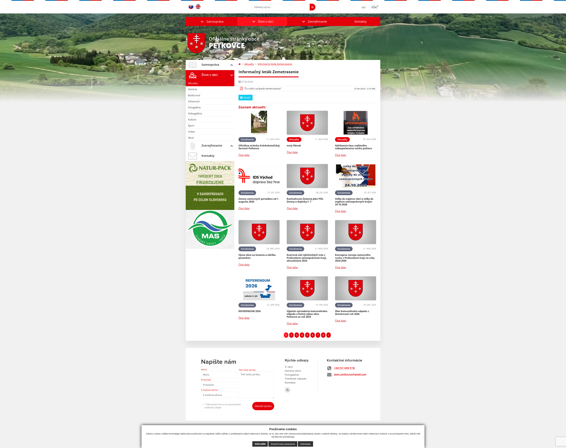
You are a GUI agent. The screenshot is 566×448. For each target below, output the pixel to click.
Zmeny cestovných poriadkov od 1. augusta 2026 (258, 200)
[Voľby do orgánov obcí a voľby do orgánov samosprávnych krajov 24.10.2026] (355, 176)
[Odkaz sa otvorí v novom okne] (287, 390)
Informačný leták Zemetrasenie (275, 64)
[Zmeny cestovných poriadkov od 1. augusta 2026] (259, 176)
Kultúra (192, 119)
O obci (289, 367)
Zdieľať (246, 97)
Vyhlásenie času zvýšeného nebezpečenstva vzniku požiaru (353, 147)
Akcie (191, 137)
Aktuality (193, 83)
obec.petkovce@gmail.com (350, 374)
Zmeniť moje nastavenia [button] (283, 444)
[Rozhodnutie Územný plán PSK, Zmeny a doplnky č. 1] (307, 176)
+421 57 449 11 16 (344, 368)
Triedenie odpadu (295, 378)
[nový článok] (307, 123)
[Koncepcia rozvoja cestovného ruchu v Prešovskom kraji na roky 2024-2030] (355, 232)
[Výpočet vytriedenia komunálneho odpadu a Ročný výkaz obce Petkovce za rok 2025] (307, 288)
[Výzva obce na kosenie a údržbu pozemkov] (259, 232)
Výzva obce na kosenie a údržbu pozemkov (257, 256)
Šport (191, 125)
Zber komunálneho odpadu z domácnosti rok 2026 (352, 313)
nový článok (294, 145)
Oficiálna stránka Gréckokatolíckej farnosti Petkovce (259, 147)
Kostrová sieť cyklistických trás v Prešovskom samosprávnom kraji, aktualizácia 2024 (307, 257)
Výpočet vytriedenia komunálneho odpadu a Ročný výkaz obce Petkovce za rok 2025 (307, 314)
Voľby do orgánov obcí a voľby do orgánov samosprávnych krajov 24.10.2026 (354, 201)
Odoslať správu (263, 406)
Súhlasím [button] (260, 444)
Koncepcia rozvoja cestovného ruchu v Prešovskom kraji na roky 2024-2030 (355, 257)
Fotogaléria (194, 107)
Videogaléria (195, 113)
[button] (211, 21)
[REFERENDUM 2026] (259, 288)
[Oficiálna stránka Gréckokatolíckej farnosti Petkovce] (259, 123)
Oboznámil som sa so (223, 406)
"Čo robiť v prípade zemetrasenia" (262, 88)
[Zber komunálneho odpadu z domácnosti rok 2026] (355, 288)
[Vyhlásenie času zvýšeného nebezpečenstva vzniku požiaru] (355, 123)
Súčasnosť (194, 101)
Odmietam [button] (305, 444)
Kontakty (360, 21)
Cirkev (191, 131)
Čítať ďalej (244, 155)
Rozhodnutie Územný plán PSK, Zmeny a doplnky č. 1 (305, 200)
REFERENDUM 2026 (249, 311)
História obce (293, 371)
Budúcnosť (194, 95)
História (192, 89)
